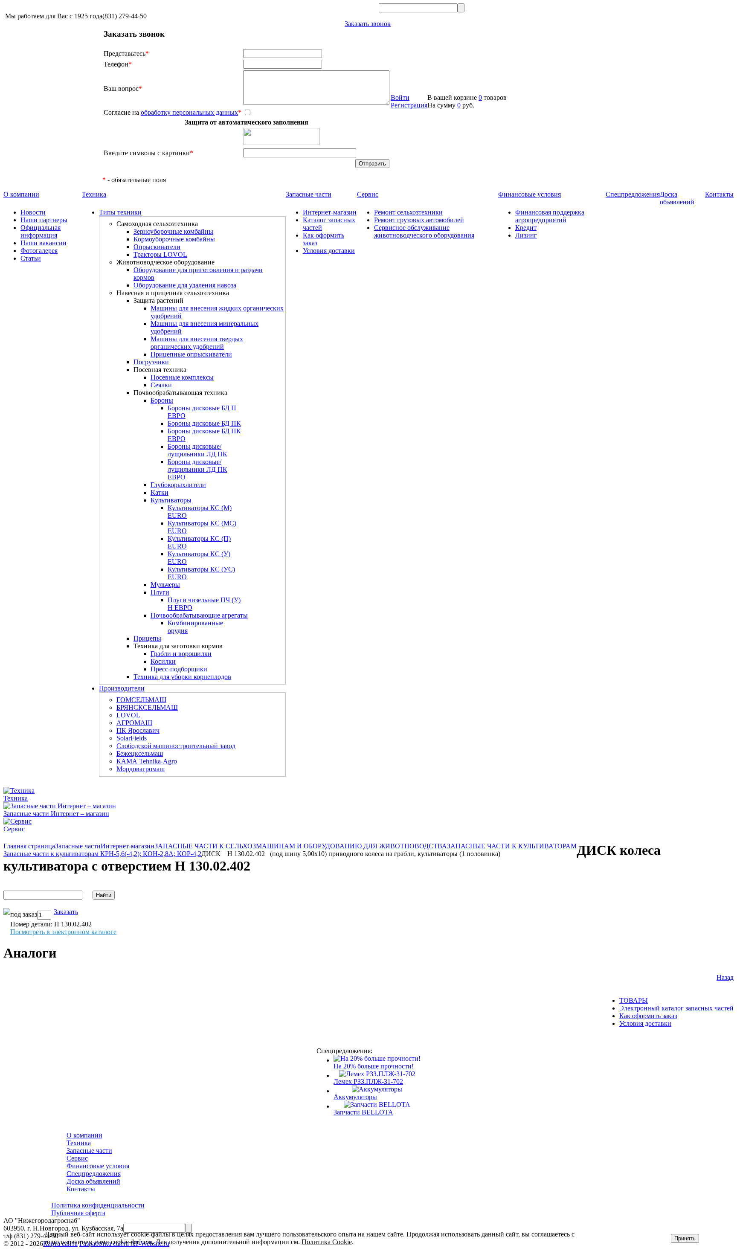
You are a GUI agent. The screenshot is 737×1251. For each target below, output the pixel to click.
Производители (122, 688)
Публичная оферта (78, 1212)
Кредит (526, 227)
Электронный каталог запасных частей (676, 1008)
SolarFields (131, 738)
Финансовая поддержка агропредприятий (549, 216)
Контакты (719, 194)
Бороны (162, 400)
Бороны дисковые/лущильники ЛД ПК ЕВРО (197, 469)
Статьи (30, 258)
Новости (33, 212)
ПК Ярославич (138, 730)
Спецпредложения (633, 194)
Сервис (367, 194)
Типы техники (120, 212)
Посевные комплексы (182, 377)
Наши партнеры (43, 219)
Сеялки (161, 385)
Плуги (160, 592)
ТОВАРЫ (633, 1000)
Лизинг (526, 235)
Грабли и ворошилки (181, 653)
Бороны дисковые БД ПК (204, 423)
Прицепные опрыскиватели (191, 354)
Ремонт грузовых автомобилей (419, 219)
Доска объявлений (677, 198)
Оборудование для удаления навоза (184, 285)
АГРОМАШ (134, 722)
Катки (159, 492)
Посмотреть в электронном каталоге (63, 931)
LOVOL (128, 715)
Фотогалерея (39, 250)
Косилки (163, 661)
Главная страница (29, 846)
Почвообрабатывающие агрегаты (199, 615)
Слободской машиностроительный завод (175, 745)
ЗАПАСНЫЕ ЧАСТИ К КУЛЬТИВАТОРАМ (512, 846)
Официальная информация (40, 231)
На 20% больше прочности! (374, 1066)
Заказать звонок (368, 23)
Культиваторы (171, 500)
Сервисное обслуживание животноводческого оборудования (424, 231)
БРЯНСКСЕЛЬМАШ (147, 707)
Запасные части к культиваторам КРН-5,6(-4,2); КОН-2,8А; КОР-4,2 (102, 853)
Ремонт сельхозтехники (408, 212)
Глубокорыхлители (178, 484)
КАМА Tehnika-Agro (146, 761)
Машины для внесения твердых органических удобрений (197, 342)
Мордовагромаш (140, 768)
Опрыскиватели (156, 246)
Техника (94, 194)
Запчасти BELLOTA (363, 1112)
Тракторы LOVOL (160, 254)
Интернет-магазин (330, 212)
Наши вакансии (43, 243)
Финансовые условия (529, 194)
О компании (21, 194)
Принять (685, 1238)
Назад (725, 977)
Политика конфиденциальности (98, 1205)
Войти (400, 97)
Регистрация (409, 105)
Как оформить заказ (648, 1015)
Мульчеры (165, 584)
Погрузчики (151, 362)
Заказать (66, 911)
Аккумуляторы (355, 1096)
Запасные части (308, 194)
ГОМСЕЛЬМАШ (141, 699)
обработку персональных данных (189, 112)
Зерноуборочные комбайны (173, 231)
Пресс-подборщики (179, 669)
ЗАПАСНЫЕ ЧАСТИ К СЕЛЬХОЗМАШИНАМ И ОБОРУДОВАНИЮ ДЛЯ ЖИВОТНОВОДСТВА (300, 846)
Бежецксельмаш (139, 753)
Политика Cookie (327, 1241)
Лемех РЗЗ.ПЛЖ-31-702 (368, 1081)
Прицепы (147, 638)
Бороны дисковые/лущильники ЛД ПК (197, 450)
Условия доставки (329, 250)
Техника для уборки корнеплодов (182, 676)
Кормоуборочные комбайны (174, 239)
